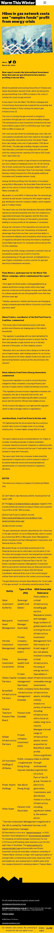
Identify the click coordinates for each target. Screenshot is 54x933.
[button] (45, 2)
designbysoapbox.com (11, 923)
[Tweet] (10, 62)
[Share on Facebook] (14, 62)
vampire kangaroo (33, 833)
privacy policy (42, 929)
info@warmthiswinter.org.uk (14, 908)
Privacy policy (8, 914)
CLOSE (49, 928)
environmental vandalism (39, 836)
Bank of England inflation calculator (23, 504)
